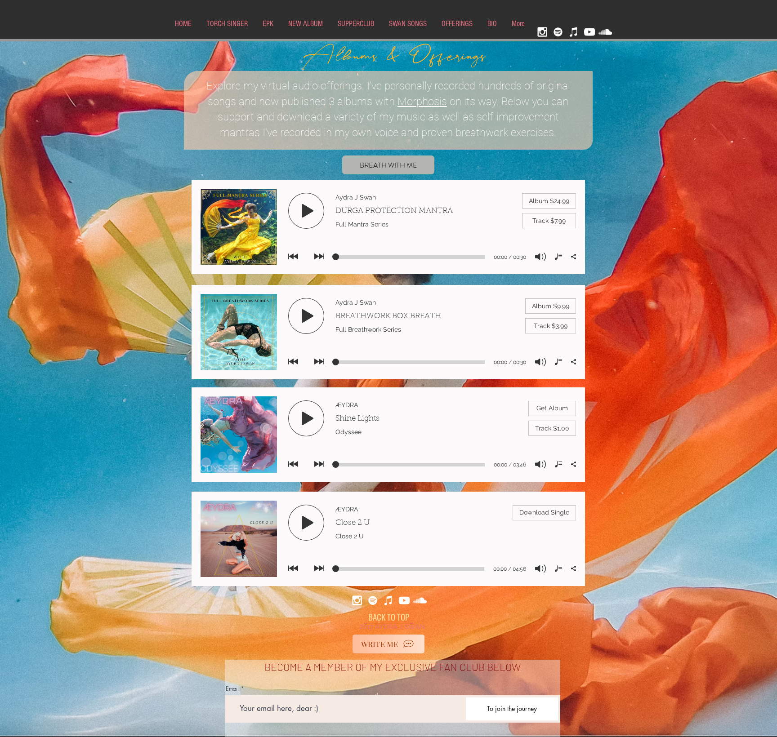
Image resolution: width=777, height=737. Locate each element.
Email (232, 689)
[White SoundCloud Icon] (605, 32)
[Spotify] (558, 32)
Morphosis (422, 101)
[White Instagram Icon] (542, 32)
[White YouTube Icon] (589, 32)
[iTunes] (574, 32)
